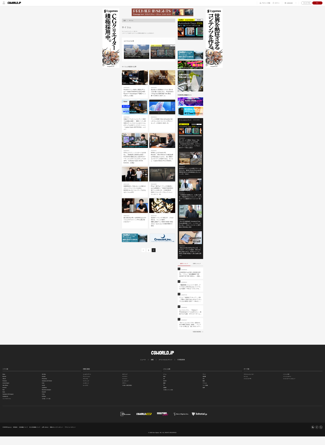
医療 (204, 387)
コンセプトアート (87, 374)
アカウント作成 (266, 3)
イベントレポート (287, 376)
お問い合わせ (45, 427)
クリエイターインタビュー (289, 378)
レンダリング (125, 380)
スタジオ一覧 (306, 3)
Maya (4, 374)
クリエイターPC (247, 378)
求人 (317, 3)
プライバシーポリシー (70, 427)
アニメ (204, 374)
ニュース (143, 359)
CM (203, 378)
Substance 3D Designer (8, 394)
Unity (43, 383)
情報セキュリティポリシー (56, 427)
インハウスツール (7, 398)
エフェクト (124, 378)
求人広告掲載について (34, 427)
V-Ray (43, 394)
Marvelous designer (46, 389)
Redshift (44, 392)
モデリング (124, 374)
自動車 (164, 387)
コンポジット (86, 383)
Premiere (5, 380)
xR (164, 378)
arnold (43, 385)
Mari (4, 389)
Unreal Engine (6, 383)
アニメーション (86, 376)
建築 (164, 383)
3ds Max (44, 374)
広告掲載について (23, 427)
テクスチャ (124, 376)
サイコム (246, 376)
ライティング (86, 380)
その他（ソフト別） (46, 398)
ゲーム (164, 374)
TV (164, 385)
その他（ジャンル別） (168, 389)
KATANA (44, 396)
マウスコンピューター (249, 374)
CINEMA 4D (5, 396)
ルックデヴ (85, 385)
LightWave (44, 387)
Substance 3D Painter (47, 380)
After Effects (5, 385)
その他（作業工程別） (127, 385)
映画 (164, 376)
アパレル (205, 383)
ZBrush (4, 378)
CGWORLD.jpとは (7, 427)
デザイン (124, 383)
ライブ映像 (205, 385)
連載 (152, 359)
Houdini (44, 376)
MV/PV (164, 380)
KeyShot (4, 387)
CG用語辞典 (181, 359)
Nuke (4, 392)
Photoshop (44, 378)
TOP (124, 20)
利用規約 (15, 427)
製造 (204, 380)
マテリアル (85, 378)
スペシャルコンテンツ (165, 359)
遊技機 (204, 376)
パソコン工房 (286, 374)
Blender (4, 376)
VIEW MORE (196, 120)
